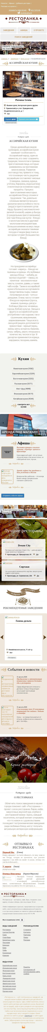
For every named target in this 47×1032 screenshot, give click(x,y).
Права (26, 937)
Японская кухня (8, 971)
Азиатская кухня (9, 981)
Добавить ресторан (23, 3)
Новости (4, 3)
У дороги (7, 866)
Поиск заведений (23, 37)
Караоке (6, 955)
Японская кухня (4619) (23, 394)
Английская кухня (9, 986)
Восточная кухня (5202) (23, 379)
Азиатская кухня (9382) (23, 369)
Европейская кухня (10, 966)
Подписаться (26, 13)
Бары (4, 948)
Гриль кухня (7, 976)
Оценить (8, 119)
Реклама (27, 940)
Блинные (6, 945)
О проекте (39, 30)
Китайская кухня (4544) (23, 399)
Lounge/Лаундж (8, 932)
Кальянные (7, 953)
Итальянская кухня (10, 968)
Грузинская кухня (9, 989)
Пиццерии (6, 943)
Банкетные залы (9, 940)
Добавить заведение (18, 10)
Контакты (27, 932)
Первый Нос (8, 852)
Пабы (5, 950)
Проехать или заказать (27, 119)
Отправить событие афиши (13, 496)
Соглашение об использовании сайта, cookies (32, 972)
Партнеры (27, 935)
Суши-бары (7, 937)
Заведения (8, 30)
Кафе (5, 935)
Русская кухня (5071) (23, 384)
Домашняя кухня (9, 978)
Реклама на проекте (8, 6)
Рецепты (27, 967)
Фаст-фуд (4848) (23, 389)
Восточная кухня (9, 973)
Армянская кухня (9, 984)
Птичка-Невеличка (12, 874)
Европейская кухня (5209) (23, 374)
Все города (35, 10)
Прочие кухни (8, 991)
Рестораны (7, 930)
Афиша (11, 3)
